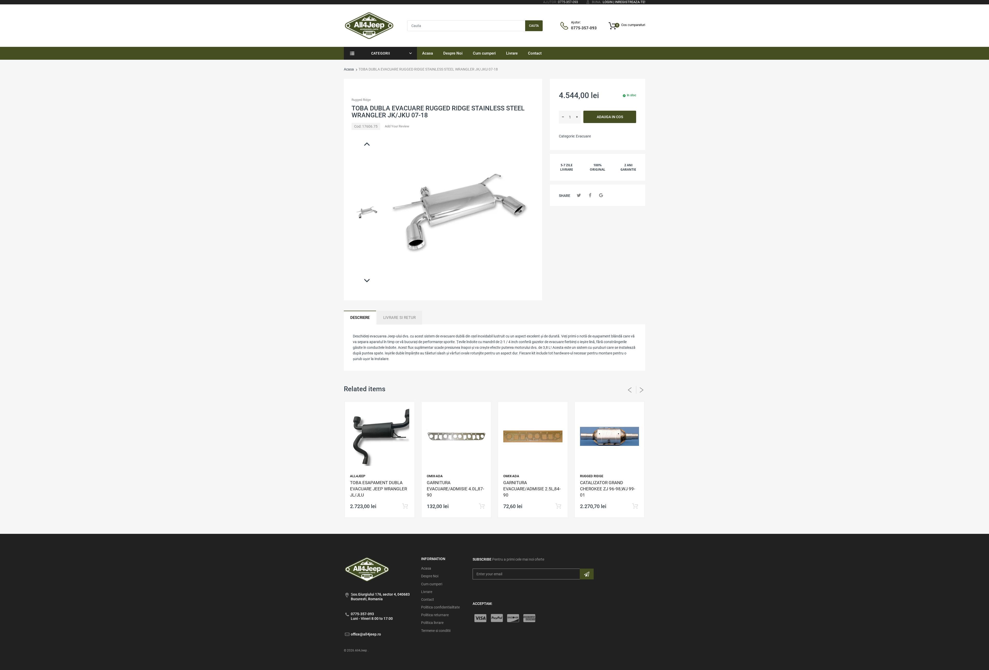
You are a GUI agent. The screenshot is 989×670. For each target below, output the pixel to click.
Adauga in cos (610, 117)
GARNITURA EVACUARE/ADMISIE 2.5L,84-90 (532, 489)
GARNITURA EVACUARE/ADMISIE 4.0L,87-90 (455, 489)
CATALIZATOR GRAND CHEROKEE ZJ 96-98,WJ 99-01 (607, 489)
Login (607, 2)
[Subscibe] (587, 574)
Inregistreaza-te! (630, 2)
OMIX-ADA (435, 476)
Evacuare (583, 136)
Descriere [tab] (360, 317)
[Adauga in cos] (405, 506)
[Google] (601, 195)
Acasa (349, 69)
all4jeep (357, 476)
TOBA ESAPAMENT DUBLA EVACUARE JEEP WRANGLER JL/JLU (378, 489)
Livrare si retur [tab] (399, 317)
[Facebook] (590, 195)
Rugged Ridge (361, 100)
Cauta (534, 26)
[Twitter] (579, 195)
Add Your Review (397, 126)
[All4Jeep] (369, 25)
